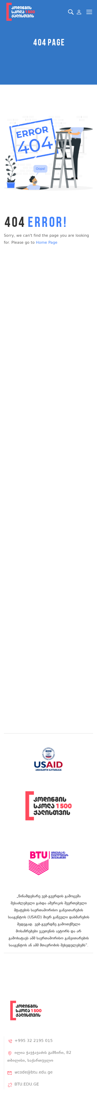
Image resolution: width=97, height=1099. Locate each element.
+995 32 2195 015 (33, 1041)
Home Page (46, 243)
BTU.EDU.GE (26, 1085)
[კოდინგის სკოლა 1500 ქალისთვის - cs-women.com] (20, 11)
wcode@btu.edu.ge (33, 1073)
